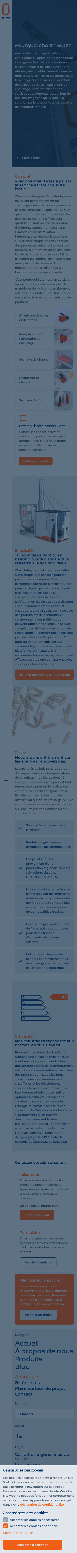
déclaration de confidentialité (42, 1504)
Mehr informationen (18, 1533)
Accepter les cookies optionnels (34, 1525)
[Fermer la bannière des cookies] (38, 776)
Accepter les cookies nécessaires (34, 1519)
